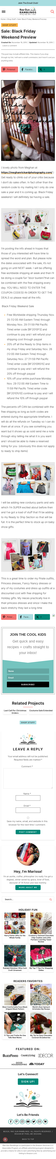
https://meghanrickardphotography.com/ (26, 172)
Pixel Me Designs (33, 1134)
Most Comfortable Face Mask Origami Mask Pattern (14, 1008)
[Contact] (39, 1121)
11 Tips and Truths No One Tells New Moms (15, 1036)
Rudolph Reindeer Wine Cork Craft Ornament (15, 969)
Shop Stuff (9, 25)
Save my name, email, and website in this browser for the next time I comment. (27, 823)
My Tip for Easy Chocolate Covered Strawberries (41, 1036)
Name (27, 793)
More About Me (28, 887)
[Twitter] (34, 1121)
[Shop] (45, 1121)
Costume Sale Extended (41, 710)
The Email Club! (28, 3)
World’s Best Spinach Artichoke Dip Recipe (41, 1008)
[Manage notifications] (5, 1139)
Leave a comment (9, 45)
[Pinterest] (16, 1121)
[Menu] (3, 11)
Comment (27, 766)
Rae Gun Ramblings (28, 11)
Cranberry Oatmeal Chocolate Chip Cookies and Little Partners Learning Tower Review (41, 938)
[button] (50, 84)
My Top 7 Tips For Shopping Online (41, 969)
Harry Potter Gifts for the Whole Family (14, 936)
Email (27, 805)
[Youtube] (28, 1121)
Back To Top (28, 1139)
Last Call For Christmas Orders (15, 711)
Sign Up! (28, 1081)
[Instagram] (22, 1121)
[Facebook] (11, 1121)
